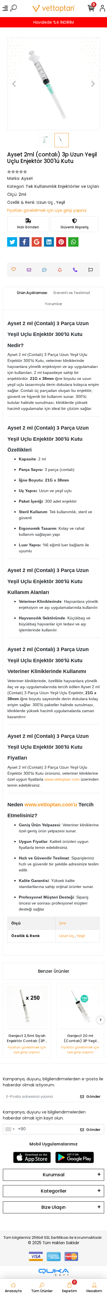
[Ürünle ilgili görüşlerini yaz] (46, 269)
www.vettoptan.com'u (51, 804)
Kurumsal (53, 1174)
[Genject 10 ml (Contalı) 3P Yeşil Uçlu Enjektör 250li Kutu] (80, 1007)
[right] (101, 1020)
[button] (14, 83)
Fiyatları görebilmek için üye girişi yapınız (47, 210)
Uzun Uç (66, 935)
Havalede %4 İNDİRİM (53, 22)
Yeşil (80, 935)
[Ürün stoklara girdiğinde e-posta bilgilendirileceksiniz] (61, 269)
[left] (6, 1020)
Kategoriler (53, 1191)
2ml (62, 923)
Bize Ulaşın (53, 1207)
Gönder (93, 1096)
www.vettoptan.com (62, 779)
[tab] (32, 293)
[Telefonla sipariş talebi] (77, 269)
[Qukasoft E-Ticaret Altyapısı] (54, 1272)
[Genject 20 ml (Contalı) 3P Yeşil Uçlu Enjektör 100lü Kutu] (27, 1007)
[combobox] (9, 1129)
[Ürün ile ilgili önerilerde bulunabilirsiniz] (92, 269)
